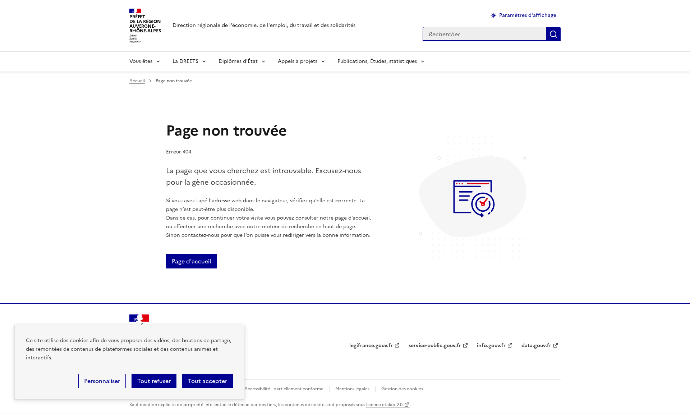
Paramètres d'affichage (527, 15)
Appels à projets (297, 61)
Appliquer (553, 34)
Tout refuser (154, 381)
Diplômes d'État (238, 61)
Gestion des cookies (402, 389)
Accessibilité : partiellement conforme (283, 389)
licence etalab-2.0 (384, 404)
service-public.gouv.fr (435, 345)
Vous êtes (140, 61)
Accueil (137, 81)
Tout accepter (207, 381)
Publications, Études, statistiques (377, 61)
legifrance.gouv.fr (371, 345)
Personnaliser (102, 381)
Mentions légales (352, 389)
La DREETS (185, 61)
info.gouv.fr (491, 345)
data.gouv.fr (536, 345)
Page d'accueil (191, 261)
